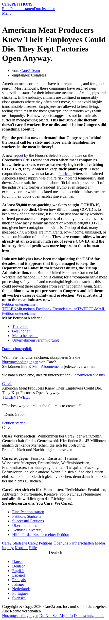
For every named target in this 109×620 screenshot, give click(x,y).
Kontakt (21, 548)
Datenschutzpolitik (17, 349)
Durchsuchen (44, 9)
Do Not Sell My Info (56, 615)
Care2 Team (30, 70)
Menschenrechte (25, 335)
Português (20, 593)
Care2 (7, 4)
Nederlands (21, 589)
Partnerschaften (81, 543)
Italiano (18, 584)
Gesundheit (21, 331)
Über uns (60, 543)
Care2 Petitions (40, 543)
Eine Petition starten (18, 9)
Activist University (27, 530)
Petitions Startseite (26, 516)
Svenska (19, 598)
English (18, 571)
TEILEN (9, 397)
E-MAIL (98, 309)
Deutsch (55, 552)
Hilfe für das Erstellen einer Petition (40, 534)
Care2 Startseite (14, 543)
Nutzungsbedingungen (20, 362)
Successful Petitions (28, 521)
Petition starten (14, 423)
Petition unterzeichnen (20, 304)
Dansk (17, 561)
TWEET (84, 309)
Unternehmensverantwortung (35, 340)
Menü (6, 13)
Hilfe (33, 548)
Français (19, 580)
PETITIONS (22, 4)
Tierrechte (20, 326)
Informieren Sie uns (89, 375)
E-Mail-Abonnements (45, 366)
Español (18, 575)
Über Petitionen (24, 525)
